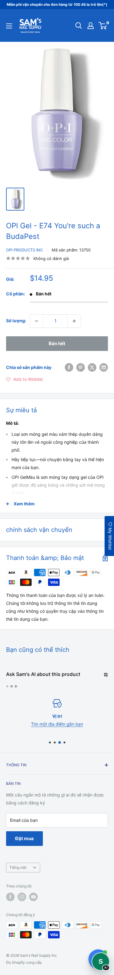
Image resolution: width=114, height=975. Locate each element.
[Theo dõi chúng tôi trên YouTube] (33, 897)
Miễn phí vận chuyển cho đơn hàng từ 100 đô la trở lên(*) (57, 4)
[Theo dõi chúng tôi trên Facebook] (10, 897)
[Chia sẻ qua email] (103, 367)
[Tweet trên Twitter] (92, 367)
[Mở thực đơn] (9, 25)
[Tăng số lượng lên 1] (74, 321)
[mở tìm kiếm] (78, 25)
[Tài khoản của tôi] (91, 25)
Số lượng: (16, 320)
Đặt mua (24, 838)
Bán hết (57, 343)
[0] (103, 25)
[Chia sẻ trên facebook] (69, 367)
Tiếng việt (17, 867)
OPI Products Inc (24, 249)
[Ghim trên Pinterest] (80, 367)
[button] (24, 379)
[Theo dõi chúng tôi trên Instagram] (22, 897)
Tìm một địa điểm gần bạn (57, 724)
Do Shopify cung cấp (24, 962)
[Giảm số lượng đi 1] (36, 321)
